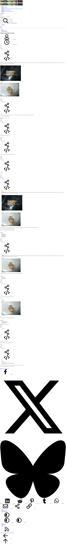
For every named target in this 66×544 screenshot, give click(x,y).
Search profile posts (11, 11)
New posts (3, 7)
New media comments (12, 8)
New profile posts (17, 8)
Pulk (15, 39)
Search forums (5, 7)
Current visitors (3, 11)
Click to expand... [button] (4, 226)
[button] (7, 517)
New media (9, 8)
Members (3, 10)
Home (2, 6)
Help (2, 525)
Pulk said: (3, 191)
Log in (1, 26)
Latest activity (20, 8)
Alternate (25, 522)
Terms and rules (3, 524)
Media (2, 9)
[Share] (7, 55)
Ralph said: (3, 361)
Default (13, 522)
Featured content (3, 8)
